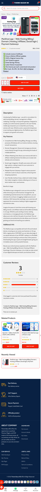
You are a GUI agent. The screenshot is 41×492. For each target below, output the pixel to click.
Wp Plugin (4, 461)
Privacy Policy (25, 455)
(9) (11, 339)
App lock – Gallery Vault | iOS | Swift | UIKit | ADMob (10, 334)
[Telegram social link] (39, 96)
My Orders (24, 435)
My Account (24, 429)
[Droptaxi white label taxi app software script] (30, 326)
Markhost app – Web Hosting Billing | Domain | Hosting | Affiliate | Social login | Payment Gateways (23, 361)
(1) (18, 364)
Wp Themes (4, 458)
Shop (8, 14)
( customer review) (14, 48)
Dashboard (25, 426)
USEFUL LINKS (25, 451)
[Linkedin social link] (34, 96)
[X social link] (29, 96)
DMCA (23, 461)
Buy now (20, 88)
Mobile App (15, 14)
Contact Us (24, 468)
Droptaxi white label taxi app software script (30, 334)
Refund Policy (25, 458)
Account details (25, 432)
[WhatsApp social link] (36, 96)
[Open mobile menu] (2, 3)
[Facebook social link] (27, 96)
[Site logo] (20, 3)
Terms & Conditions (27, 464)
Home (3, 14)
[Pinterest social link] (32, 96)
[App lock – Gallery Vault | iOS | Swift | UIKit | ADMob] (10, 326)
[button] (10, 346)
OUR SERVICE (5, 451)
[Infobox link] (20, 384)
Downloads (24, 439)
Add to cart (25, 82)
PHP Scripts (4, 464)
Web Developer (5, 455)
